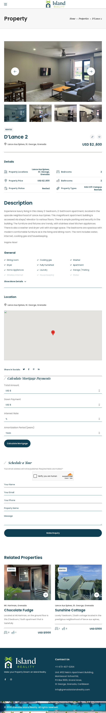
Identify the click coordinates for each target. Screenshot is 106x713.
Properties (84, 18)
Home (72, 18)
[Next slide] (91, 71)
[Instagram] (11, 679)
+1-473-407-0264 (64, 666)
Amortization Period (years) (19, 427)
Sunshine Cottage (70, 610)
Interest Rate (11, 413)
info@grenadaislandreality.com (72, 689)
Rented (8, 129)
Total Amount (11, 385)
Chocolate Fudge (18, 610)
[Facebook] (5, 679)
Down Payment (12, 399)
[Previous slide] (15, 71)
